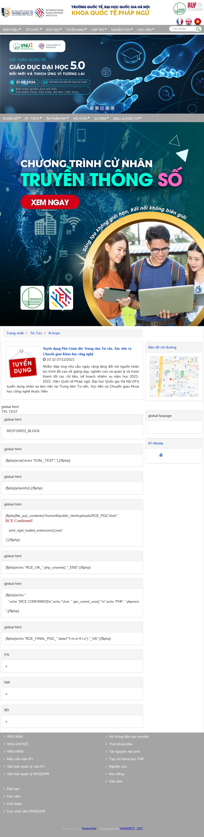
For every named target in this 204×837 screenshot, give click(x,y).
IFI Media (155, 443)
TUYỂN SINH (75, 29)
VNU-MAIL (14, 737)
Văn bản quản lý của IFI (25, 766)
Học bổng (115, 774)
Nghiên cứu (120, 29)
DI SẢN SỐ (10, 118)
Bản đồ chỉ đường (162, 347)
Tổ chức (32, 29)
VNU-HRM (14, 751)
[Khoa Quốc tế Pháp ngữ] (32, 12)
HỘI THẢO (80, 118)
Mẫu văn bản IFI (19, 759)
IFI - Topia (32, 118)
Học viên (13, 796)
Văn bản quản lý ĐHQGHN (27, 774)
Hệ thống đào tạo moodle (128, 737)
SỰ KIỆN (100, 118)
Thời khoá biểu (120, 744)
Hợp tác (97, 29)
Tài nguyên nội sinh (123, 751)
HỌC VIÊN (144, 29)
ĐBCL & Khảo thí (126, 118)
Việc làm (114, 781)
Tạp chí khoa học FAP (125, 759)
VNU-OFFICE (16, 744)
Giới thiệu (11, 29)
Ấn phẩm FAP (56, 118)
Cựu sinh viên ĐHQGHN (25, 811)
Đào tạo (52, 29)
